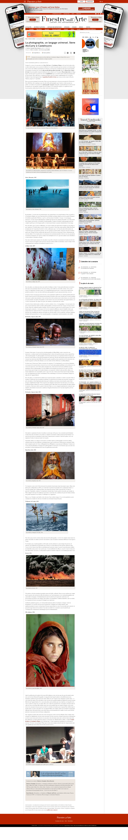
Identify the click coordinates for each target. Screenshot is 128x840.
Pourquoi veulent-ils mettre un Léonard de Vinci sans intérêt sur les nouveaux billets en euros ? (90, 288)
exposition (50, 77)
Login (81, 1)
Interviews (47, 29)
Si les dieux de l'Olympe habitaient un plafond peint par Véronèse (89, 176)
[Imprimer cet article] (68, 53)
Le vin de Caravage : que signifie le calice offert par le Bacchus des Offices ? (90, 142)
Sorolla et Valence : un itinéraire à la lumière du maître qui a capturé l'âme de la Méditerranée (90, 254)
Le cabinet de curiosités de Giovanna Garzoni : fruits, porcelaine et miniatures (90, 394)
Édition (72, 29)
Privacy (72, 825)
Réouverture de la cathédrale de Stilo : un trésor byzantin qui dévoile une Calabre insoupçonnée (90, 131)
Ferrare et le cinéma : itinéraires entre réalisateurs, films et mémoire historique (88, 232)
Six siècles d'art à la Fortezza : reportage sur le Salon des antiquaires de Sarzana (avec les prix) (90, 370)
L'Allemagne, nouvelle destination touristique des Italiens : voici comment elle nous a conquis (90, 324)
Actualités (28, 27)
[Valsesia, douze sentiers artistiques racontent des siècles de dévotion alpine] (90, 193)
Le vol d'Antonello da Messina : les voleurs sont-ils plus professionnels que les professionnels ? (90, 300)
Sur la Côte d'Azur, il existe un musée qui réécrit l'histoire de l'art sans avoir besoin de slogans (90, 153)
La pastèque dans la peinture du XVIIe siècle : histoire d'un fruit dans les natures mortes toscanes (89, 164)
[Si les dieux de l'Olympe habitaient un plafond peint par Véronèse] (90, 171)
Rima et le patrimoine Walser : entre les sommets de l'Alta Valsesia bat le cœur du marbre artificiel (88, 209)
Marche (78, 29)
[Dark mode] (74, 53)
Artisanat (66, 29)
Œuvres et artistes (39, 27)
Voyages (74, 27)
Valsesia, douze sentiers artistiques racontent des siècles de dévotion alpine (89, 198)
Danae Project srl (67, 825)
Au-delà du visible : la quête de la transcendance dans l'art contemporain (88, 348)
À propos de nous (59, 821)
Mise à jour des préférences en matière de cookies (82, 825)
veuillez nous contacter (52, 810)
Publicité (78, 13)
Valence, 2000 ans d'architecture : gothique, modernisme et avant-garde (89, 221)
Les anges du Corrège (84, 359)
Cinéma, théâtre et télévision (89, 29)
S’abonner (90, 1)
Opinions (66, 27)
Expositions (39, 29)
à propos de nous (56, 13)
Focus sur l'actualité (56, 29)
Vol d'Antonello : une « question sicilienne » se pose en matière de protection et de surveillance (90, 382)
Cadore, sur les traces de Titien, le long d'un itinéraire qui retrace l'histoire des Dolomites (89, 187)
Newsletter (66, 13)
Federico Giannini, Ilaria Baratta (34, 48)
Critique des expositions (54, 27)
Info (73, 13)
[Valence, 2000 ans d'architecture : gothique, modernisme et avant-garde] (90, 216)
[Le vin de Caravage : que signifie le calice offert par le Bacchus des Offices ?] (90, 137)
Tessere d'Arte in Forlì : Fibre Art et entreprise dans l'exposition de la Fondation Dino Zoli (89, 243)
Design (81, 27)
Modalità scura (93, 825)
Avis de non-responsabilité (44, 50)
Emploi (88, 27)
